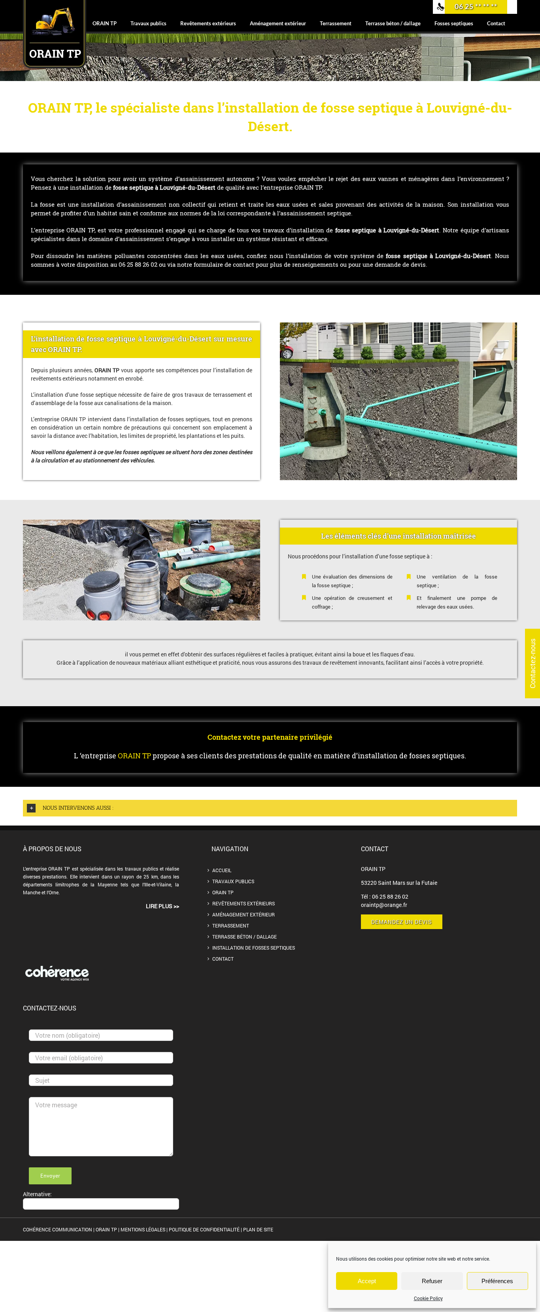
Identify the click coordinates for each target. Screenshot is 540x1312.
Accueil (221, 870)
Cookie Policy (428, 1298)
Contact (223, 959)
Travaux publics (233, 881)
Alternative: (37, 1194)
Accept (367, 1281)
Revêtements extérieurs (243, 903)
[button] (270, 808)
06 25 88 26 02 (390, 896)
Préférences (497, 1281)
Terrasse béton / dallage (244, 936)
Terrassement (230, 925)
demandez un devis (401, 922)
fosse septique (406, 256)
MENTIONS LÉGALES (143, 1229)
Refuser (432, 1281)
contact (244, 264)
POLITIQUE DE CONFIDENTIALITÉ (204, 1229)
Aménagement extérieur (243, 914)
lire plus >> (162, 906)
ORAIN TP (223, 892)
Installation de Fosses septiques (253, 947)
